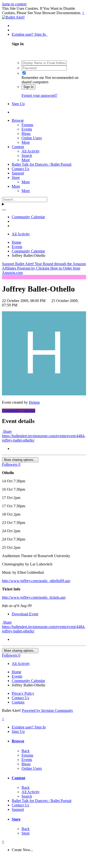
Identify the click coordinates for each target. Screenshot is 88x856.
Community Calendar (18, 411)
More (26, 142)
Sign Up (18, 104)
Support (18, 173)
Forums (27, 125)
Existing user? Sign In (30, 34)
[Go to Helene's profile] (44, 394)
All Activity (31, 151)
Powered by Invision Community (47, 710)
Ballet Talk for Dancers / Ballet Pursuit (41, 164)
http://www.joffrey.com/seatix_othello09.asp (36, 581)
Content (18, 147)
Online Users (32, 138)
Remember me (33, 78)
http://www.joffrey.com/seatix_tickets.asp (34, 597)
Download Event (25, 614)
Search (27, 155)
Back (26, 751)
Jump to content (14, 4)
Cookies (18, 702)
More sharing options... (20, 460)
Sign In (28, 87)
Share (7, 431)
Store (16, 177)
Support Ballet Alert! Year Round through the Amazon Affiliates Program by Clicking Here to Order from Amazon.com (44, 268)
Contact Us (20, 169)
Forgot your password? (39, 95)
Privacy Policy (23, 693)
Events (27, 129)
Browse (18, 120)
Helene (34, 402)
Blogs (26, 133)
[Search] (4, 210)
